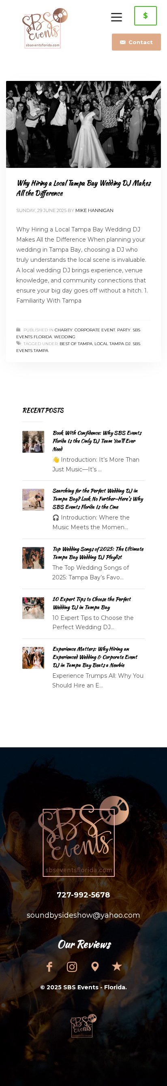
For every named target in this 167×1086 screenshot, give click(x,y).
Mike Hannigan (94, 210)
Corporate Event (95, 330)
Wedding (64, 336)
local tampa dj (112, 343)
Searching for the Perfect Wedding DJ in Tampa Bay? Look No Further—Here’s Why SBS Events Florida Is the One (97, 499)
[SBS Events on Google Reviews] (117, 967)
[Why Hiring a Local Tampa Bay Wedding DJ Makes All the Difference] (83, 124)
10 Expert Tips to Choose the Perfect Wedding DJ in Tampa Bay (91, 603)
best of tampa (76, 343)
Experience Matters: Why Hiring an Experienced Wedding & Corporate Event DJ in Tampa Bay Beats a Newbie (94, 657)
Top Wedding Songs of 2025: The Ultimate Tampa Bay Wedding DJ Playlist (97, 553)
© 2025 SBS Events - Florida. (83, 987)
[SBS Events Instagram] (72, 967)
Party (124, 330)
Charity (64, 330)
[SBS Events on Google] (95, 967)
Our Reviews (83, 944)
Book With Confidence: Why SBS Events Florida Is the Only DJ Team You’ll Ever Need (96, 441)
